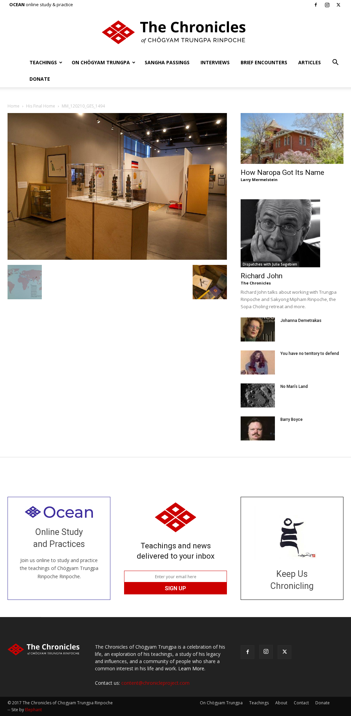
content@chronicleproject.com (155, 683)
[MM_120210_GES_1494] (117, 258)
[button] (335, 63)
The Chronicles (256, 283)
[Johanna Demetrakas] (258, 329)
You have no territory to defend (309, 353)
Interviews (215, 62)
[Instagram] (327, 5)
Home (14, 106)
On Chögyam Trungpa (101, 62)
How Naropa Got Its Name (282, 172)
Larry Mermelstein (259, 179)
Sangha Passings (167, 62)
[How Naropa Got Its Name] (292, 138)
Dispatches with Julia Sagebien (270, 264)
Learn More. (191, 668)
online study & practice (41, 4)
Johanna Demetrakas (301, 320)
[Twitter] (338, 5)
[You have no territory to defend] (258, 362)
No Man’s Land (294, 386)
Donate (39, 79)
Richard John (261, 276)
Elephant (33, 710)
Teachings (43, 62)
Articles (309, 62)
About (281, 703)
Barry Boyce (291, 419)
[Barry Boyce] (258, 428)
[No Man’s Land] (258, 395)
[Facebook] (316, 5)
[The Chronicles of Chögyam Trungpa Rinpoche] (175, 32)
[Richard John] (292, 233)
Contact (301, 703)
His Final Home (40, 106)
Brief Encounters (264, 62)
